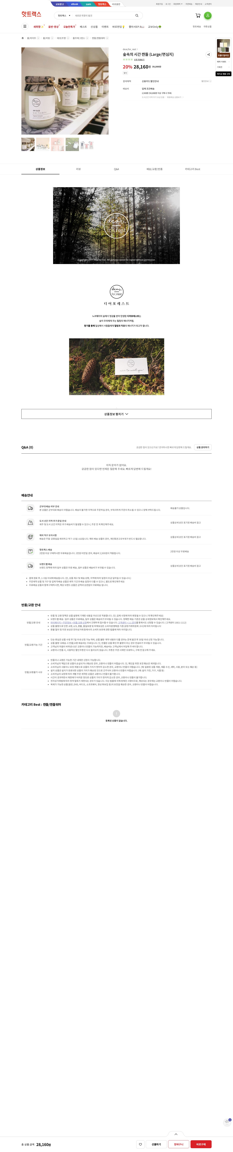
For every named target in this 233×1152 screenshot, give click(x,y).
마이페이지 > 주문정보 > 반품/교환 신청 (69, 622)
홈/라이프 (31, 38)
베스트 (83, 27)
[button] (209, 55)
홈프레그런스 (79, 38)
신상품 (94, 27)
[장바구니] (198, 15)
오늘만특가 (69, 27)
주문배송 (188, 4)
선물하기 (156, 1144)
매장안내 (198, 4)
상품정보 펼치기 (114, 414)
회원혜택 (176, 4)
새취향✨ (38, 27)
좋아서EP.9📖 (136, 27)
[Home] (22, 38)
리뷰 (78, 169)
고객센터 (208, 4)
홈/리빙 (46, 38)
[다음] (109, 92)
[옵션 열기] (176, 1134)
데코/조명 (61, 38)
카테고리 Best (192, 169)
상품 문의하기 (203, 447)
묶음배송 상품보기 (174, 97)
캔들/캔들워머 (98, 38)
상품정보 (40, 169)
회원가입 (159, 4)
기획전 (219, 67)
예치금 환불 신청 (223, 73)
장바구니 (178, 1144)
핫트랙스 (62, 15)
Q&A (116, 169)
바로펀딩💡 (118, 27)
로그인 (168, 4)
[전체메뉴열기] (24, 26)
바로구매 (201, 1144)
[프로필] (208, 15)
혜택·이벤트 (221, 61)
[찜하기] (140, 1144)
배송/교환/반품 (155, 169)
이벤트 (105, 27)
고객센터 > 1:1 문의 (127, 622)
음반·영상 (53, 27)
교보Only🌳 (155, 27)
